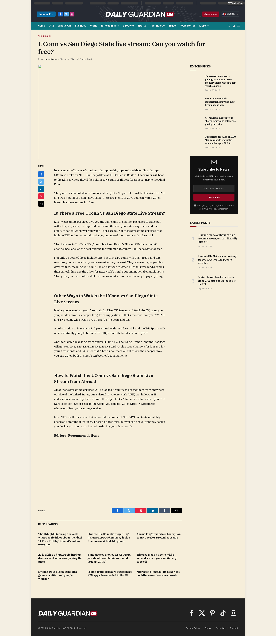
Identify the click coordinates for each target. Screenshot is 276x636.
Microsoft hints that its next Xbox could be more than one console (158, 573)
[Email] (41, 204)
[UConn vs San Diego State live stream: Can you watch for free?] (110, 112)
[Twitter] (41, 182)
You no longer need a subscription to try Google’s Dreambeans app (158, 535)
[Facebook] (41, 174)
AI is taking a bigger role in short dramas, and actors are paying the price (60, 558)
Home (41, 25)
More (202, 25)
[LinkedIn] (41, 189)
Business (80, 25)
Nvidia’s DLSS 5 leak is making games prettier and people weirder (57, 575)
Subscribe (210, 14)
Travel (172, 25)
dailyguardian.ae (49, 59)
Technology (157, 25)
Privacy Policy (210, 209)
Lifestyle (128, 25)
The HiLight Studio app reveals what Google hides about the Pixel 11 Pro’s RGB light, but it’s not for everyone (60, 539)
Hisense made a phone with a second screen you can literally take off (157, 558)
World (93, 25)
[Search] (234, 25)
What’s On (64, 25)
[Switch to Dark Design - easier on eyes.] (229, 25)
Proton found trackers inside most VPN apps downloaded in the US (110, 573)
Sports (142, 25)
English (230, 13)
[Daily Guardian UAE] (139, 14)
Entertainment (110, 25)
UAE (51, 25)
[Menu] (238, 25)
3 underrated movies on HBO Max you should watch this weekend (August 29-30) (109, 558)
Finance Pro (46, 14)
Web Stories (187, 25)
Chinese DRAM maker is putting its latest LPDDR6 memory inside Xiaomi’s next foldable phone (109, 537)
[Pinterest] (41, 196)
